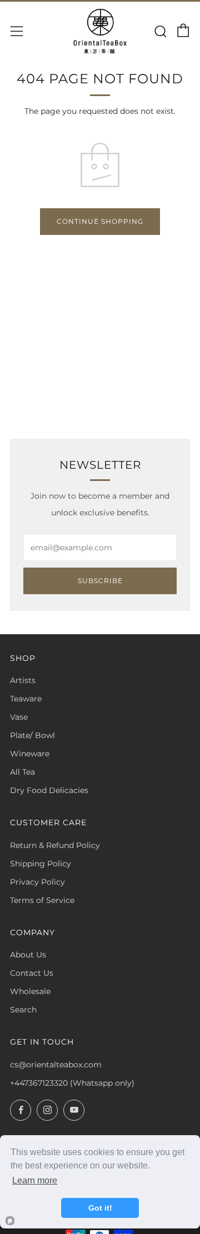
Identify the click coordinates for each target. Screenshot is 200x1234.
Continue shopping (100, 221)
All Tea (22, 772)
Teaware (26, 699)
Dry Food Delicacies (49, 790)
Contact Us (31, 973)
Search (23, 1010)
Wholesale (30, 991)
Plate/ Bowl (32, 735)
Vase (19, 717)
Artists (23, 680)
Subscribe (100, 580)
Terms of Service (42, 900)
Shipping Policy (40, 864)
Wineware (29, 754)
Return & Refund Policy (55, 845)
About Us (28, 955)
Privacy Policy (37, 882)
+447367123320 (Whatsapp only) (72, 1083)
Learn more (34, 1180)
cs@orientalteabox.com (56, 1065)
